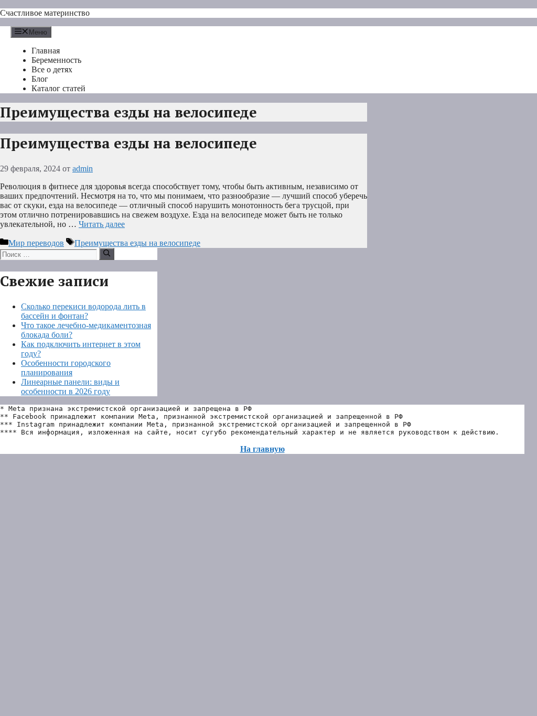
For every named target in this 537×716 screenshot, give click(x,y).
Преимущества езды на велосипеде (128, 143)
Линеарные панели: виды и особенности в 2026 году (70, 386)
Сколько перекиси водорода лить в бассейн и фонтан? (83, 311)
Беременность (56, 60)
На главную (262, 448)
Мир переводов (36, 242)
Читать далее (102, 224)
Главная (45, 50)
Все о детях (51, 69)
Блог (39, 78)
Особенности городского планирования (66, 368)
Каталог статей (58, 88)
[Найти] (106, 253)
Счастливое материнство (45, 12)
